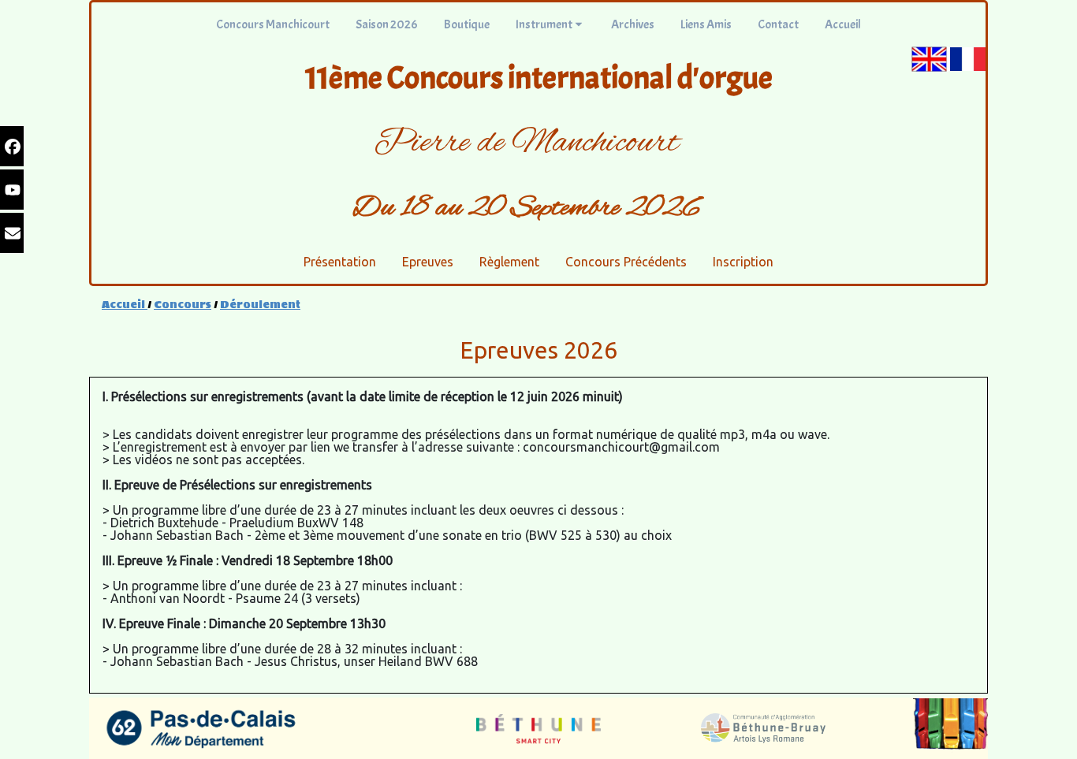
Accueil (124, 304)
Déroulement (260, 304)
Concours (182, 304)
